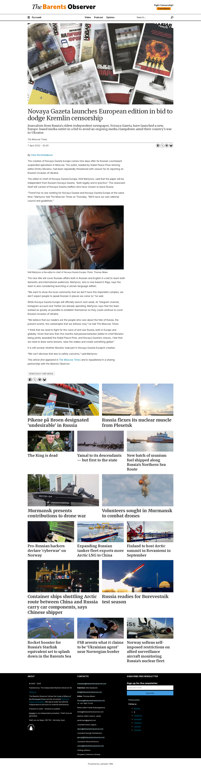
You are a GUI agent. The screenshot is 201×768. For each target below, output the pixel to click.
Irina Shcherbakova (42, 155)
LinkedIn (137, 726)
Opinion (110, 17)
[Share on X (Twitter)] (162, 146)
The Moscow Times (70, 359)
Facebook (138, 715)
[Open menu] (29, 17)
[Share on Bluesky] (171, 146)
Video (88, 17)
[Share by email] (167, 146)
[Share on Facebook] (158, 146)
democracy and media (41, 374)
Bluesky (137, 708)
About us (32, 692)
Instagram (138, 719)
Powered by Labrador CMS (100, 764)
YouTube (137, 730)
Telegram (138, 723)
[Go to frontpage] (64, 7)
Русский (36, 17)
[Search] (172, 17)
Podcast (98, 17)
